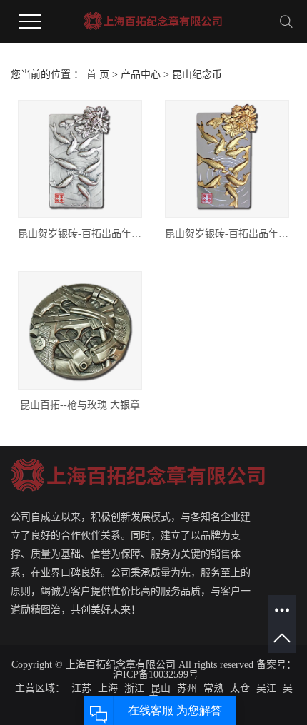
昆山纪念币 (197, 74)
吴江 (266, 688)
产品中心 (141, 74)
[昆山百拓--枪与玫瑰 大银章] (80, 330)
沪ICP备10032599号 (155, 674)
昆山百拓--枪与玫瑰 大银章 (80, 405)
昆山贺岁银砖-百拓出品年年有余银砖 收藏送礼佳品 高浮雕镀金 (227, 233)
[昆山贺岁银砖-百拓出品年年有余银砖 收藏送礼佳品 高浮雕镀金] (227, 159)
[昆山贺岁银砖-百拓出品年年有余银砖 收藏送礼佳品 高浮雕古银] (80, 159)
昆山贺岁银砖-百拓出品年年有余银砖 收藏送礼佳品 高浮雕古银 (80, 233)
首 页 (97, 74)
